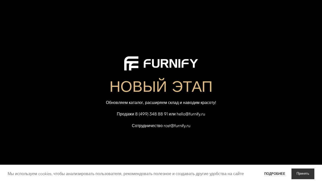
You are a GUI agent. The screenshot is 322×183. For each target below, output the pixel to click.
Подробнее (275, 174)
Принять (303, 173)
